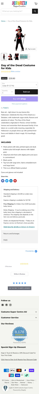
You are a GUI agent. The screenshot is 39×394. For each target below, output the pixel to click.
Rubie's (6, 108)
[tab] (19, 274)
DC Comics (5, 380)
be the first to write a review (19, 288)
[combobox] (16, 11)
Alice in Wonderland (17, 380)
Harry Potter (31, 380)
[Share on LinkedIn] (11, 180)
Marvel (7, 383)
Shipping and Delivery (11, 190)
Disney (30, 383)
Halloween (24, 385)
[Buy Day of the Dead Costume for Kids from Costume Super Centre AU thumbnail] (10, 56)
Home (3, 21)
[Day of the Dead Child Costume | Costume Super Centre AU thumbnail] (4, 56)
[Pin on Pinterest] (15, 180)
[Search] (35, 11)
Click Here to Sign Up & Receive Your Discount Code (19, 360)
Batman (22, 383)
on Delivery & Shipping (19, 227)
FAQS (5, 240)
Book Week (15, 385)
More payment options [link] (19, 104)
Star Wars (14, 383)
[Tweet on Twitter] (6, 180)
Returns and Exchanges (11, 234)
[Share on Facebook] (2, 180)
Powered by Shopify (19, 390)
